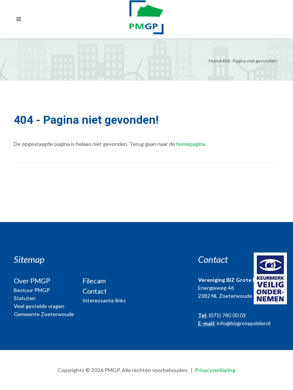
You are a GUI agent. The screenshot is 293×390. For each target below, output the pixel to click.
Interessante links (104, 300)
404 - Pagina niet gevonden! (250, 61)
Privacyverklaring (215, 370)
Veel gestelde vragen (39, 306)
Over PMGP (32, 281)
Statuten (24, 298)
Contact (94, 291)
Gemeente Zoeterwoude (44, 314)
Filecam (94, 281)
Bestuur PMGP (32, 290)
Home (215, 61)
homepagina (190, 144)
